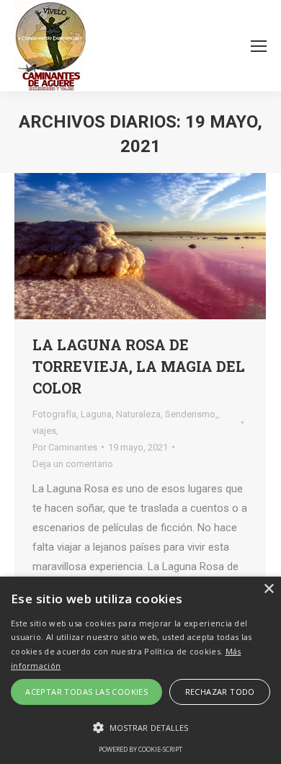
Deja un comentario (72, 463)
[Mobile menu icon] (259, 46)
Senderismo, (191, 414)
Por (64, 447)
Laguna (96, 414)
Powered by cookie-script (140, 749)
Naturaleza (138, 414)
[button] (140, 727)
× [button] (268, 589)
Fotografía (54, 414)
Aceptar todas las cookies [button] (86, 691)
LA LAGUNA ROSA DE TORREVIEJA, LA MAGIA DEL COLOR (138, 366)
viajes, (45, 430)
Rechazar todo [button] (220, 691)
